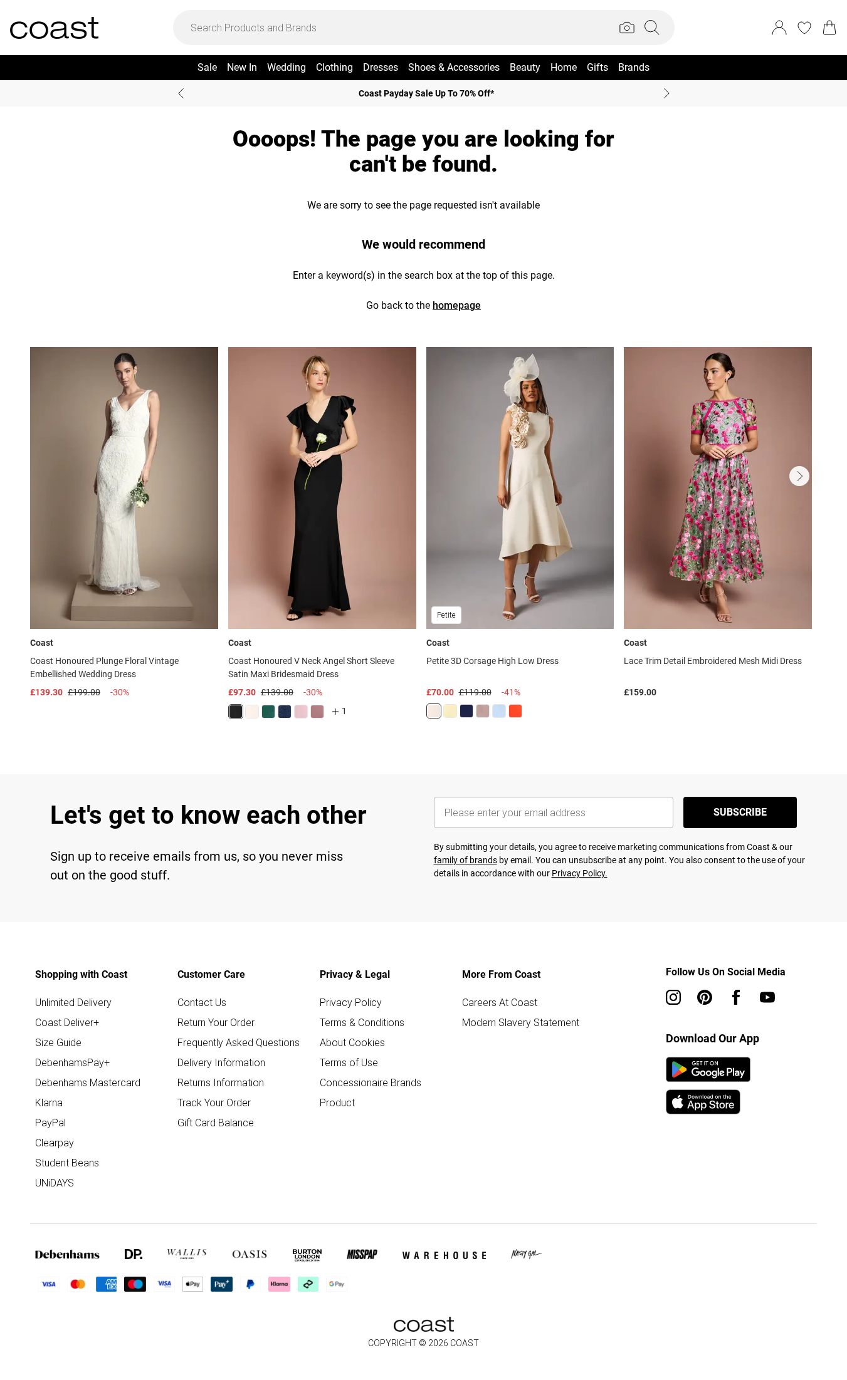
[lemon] (450, 711)
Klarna (49, 1102)
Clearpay (54, 1142)
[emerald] (268, 712)
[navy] (285, 712)
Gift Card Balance (215, 1122)
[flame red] (515, 711)
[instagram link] (673, 997)
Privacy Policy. (580, 873)
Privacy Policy (351, 1002)
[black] (236, 712)
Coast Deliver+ (67, 1022)
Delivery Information (221, 1062)
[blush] (252, 712)
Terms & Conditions (362, 1022)
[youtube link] (767, 997)
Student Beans (67, 1162)
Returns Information (220, 1082)
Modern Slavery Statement (520, 1022)
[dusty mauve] (317, 712)
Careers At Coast (499, 1002)
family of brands (465, 860)
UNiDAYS (54, 1182)
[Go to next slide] (799, 476)
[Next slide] (667, 93)
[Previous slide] (181, 93)
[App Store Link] (708, 1085)
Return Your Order (216, 1022)
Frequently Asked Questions (238, 1042)
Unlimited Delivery (73, 1002)
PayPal (50, 1122)
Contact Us (201, 1002)
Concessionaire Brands (370, 1082)
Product (337, 1102)
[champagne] (434, 711)
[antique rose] (301, 712)
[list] (423, 540)
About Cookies (352, 1042)
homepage (457, 305)
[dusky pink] (483, 711)
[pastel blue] (499, 711)
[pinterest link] (704, 997)
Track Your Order (214, 1102)
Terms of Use (349, 1062)
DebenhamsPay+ (72, 1062)
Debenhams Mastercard (87, 1082)
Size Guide (58, 1042)
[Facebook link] (736, 997)
